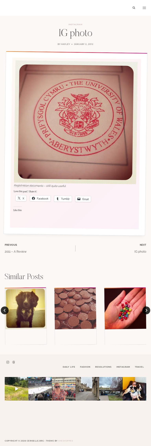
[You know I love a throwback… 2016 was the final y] (134, 389)
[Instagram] (8, 362)
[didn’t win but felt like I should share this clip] (40, 389)
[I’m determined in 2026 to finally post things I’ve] (111, 389)
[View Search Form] (133, 7)
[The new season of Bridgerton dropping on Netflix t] (87, 389)
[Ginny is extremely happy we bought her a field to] (16, 389)
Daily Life (69, 367)
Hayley (65, 44)
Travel (139, 367)
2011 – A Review (16, 248)
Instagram (75, 24)
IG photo (140, 248)
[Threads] (14, 362)
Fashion (85, 367)
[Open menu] (144, 8)
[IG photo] (26, 308)
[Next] (146, 310)
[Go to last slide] (5, 310)
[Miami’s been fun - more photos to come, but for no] (64, 389)
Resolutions (103, 367)
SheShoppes (65, 441)
